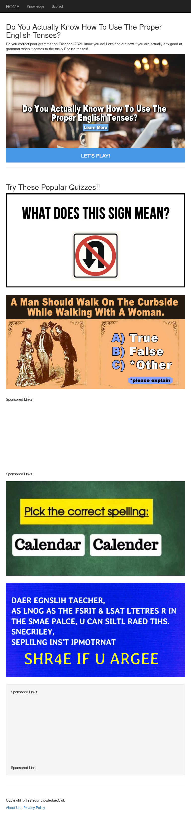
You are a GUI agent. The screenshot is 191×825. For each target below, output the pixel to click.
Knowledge (35, 6)
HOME (12, 6)
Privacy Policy (34, 807)
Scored (57, 6)
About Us (13, 807)
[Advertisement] (95, 436)
